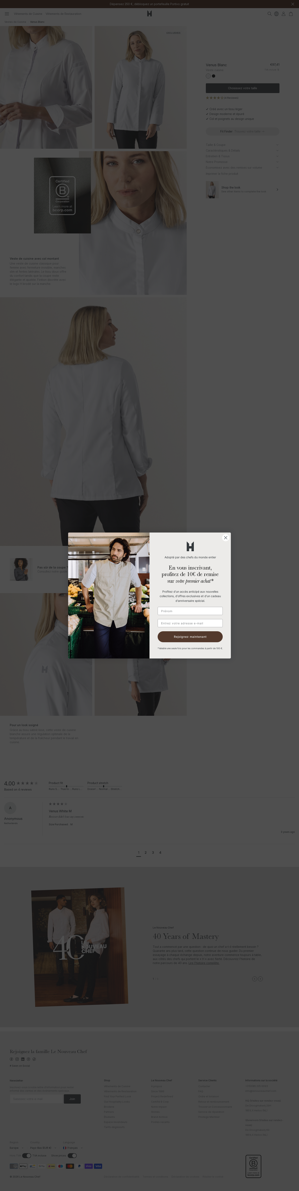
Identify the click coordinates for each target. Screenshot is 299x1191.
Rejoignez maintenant (190, 636)
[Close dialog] (225, 537)
